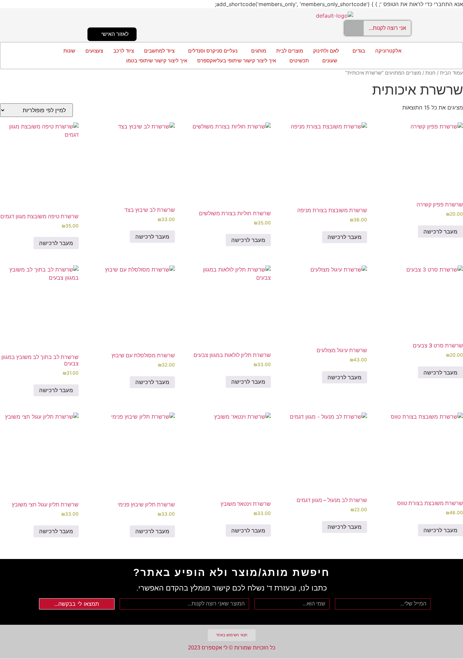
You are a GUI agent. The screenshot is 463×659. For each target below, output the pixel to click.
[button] (357, 51)
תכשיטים (299, 60)
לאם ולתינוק (326, 51)
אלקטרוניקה (388, 51)
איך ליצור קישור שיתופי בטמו (156, 60)
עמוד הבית (451, 73)
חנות (430, 73)
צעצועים (94, 51)
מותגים (258, 51)
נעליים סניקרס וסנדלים (213, 51)
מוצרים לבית (289, 51)
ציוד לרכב (123, 51)
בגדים (359, 51)
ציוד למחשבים (159, 51)
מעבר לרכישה (440, 231)
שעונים (329, 60)
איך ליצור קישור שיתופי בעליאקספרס (236, 60)
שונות (69, 51)
